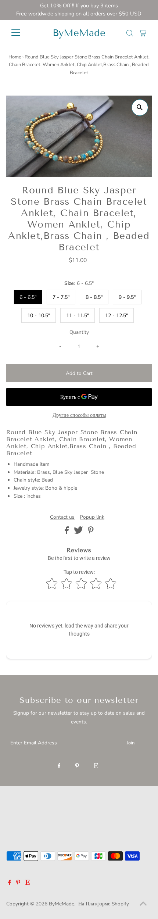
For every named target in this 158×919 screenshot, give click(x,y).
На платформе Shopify (103, 903)
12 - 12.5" (116, 315)
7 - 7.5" (61, 297)
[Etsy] (96, 766)
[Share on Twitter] (79, 532)
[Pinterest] (77, 766)
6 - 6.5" (27, 297)
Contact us (62, 517)
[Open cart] (142, 33)
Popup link (92, 517)
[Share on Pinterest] (91, 532)
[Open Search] (129, 33)
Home (14, 57)
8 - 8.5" (94, 297)
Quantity (79, 332)
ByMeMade (79, 33)
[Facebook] (59, 766)
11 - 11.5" (77, 315)
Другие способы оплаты (79, 415)
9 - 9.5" (127, 297)
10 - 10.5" (38, 315)
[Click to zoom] (140, 107)
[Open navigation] (23, 33)
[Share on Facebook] (67, 532)
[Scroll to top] (143, 904)
